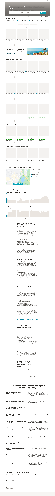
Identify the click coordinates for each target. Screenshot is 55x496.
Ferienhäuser (8, 20)
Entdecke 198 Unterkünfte (18, 183)
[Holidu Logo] (9, 1)
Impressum (25, 494)
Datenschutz (30, 494)
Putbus (42, 16)
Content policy (35, 494)
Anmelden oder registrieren (10, 53)
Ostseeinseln (39, 16)
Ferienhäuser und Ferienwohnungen (31, 16)
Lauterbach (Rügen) (46, 16)
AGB (28, 494)
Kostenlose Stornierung (43, 20)
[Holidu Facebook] (29, 493)
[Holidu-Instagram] (26, 493)
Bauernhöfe (13, 20)
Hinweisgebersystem (40, 494)
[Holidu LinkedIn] (27, 493)
